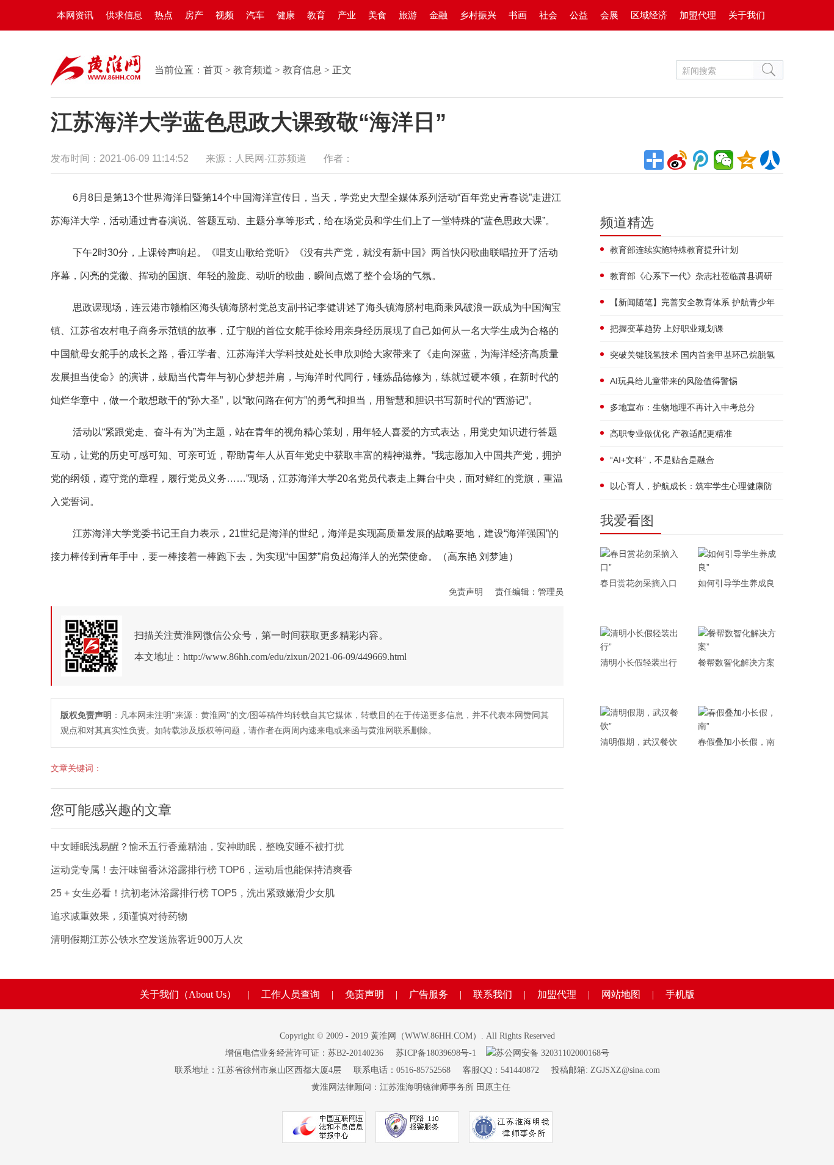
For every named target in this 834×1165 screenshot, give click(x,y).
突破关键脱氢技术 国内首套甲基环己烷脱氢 (692, 355)
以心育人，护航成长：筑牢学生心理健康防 (691, 486)
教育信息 (302, 70)
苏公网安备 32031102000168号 (552, 1053)
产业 (347, 15)
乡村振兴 (478, 15)
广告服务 (428, 994)
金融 (438, 15)
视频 (225, 15)
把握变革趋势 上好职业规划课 (666, 328)
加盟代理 (698, 15)
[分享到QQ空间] (746, 160)
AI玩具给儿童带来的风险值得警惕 (674, 381)
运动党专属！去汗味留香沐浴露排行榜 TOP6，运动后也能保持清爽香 (201, 870)
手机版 (680, 994)
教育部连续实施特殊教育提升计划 (674, 250)
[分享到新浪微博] (677, 160)
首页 (213, 70)
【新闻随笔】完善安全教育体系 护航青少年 (692, 302)
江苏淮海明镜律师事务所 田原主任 (445, 1087)
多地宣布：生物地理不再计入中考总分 (682, 407)
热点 (163, 15)
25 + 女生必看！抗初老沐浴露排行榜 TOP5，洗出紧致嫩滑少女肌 (193, 893)
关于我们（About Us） (188, 994)
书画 (518, 15)
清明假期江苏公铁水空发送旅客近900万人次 (147, 939)
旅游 (408, 15)
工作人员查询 (290, 994)
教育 (316, 15)
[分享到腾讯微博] (700, 160)
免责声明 (466, 592)
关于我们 (746, 15)
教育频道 (252, 70)
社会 (548, 15)
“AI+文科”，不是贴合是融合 (662, 460)
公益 (579, 15)
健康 (286, 15)
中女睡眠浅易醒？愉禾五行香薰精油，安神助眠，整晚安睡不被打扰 (197, 846)
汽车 (255, 15)
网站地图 (620, 994)
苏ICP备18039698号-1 (436, 1053)
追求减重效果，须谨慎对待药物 (119, 916)
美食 (377, 15)
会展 (609, 15)
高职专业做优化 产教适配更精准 (671, 433)
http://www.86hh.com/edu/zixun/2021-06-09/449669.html (295, 656)
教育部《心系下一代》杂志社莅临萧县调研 (691, 276)
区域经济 (649, 15)
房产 (194, 15)
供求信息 (124, 15)
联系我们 (492, 994)
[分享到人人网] (770, 160)
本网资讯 (75, 15)
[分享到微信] (723, 160)
